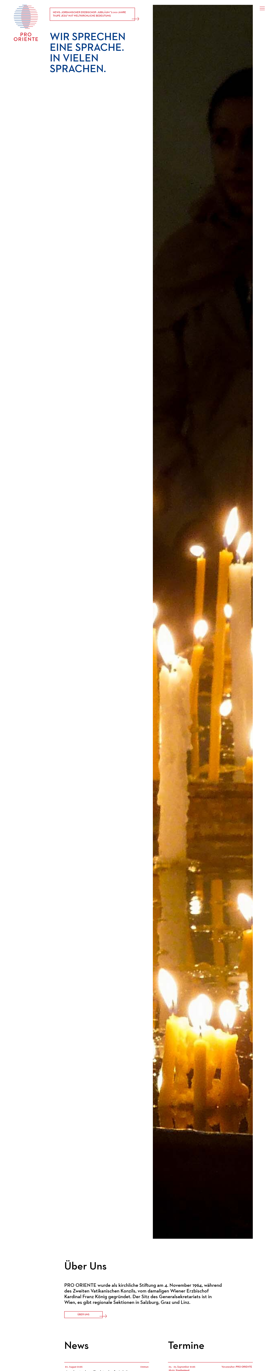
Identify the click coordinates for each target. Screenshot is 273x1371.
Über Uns (83, 1314)
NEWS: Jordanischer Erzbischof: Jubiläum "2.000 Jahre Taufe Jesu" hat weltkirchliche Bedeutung (89, 14)
